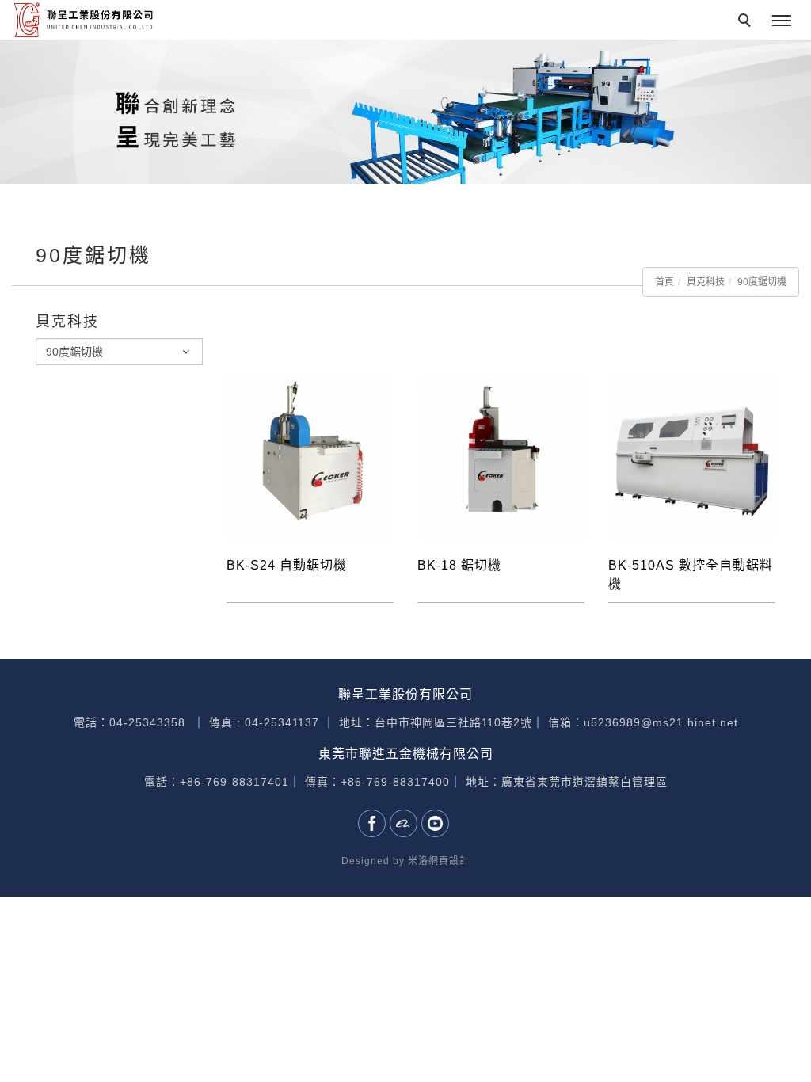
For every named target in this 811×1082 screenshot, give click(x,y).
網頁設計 (449, 861)
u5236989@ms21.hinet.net (661, 722)
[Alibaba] (405, 823)
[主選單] (781, 21)
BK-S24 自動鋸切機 (287, 565)
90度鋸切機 (761, 282)
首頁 (664, 282)
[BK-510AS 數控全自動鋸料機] (691, 455)
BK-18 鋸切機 (459, 565)
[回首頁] (83, 19)
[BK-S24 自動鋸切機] (310, 455)
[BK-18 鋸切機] (500, 455)
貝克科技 (706, 282)
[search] (746, 22)
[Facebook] (374, 823)
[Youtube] (437, 823)
